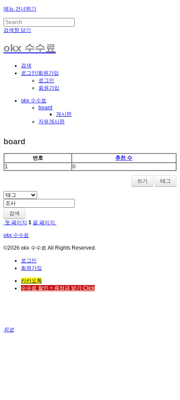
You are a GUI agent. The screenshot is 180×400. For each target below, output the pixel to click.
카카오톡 (31, 281)
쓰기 (142, 181)
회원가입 (48, 88)
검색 (14, 213)
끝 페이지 (44, 222)
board (45, 107)
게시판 (64, 114)
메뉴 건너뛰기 (19, 9)
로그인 (46, 80)
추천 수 (123, 158)
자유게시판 (51, 121)
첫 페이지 (15, 222)
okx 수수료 (33, 100)
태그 (165, 181)
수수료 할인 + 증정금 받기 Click (58, 288)
